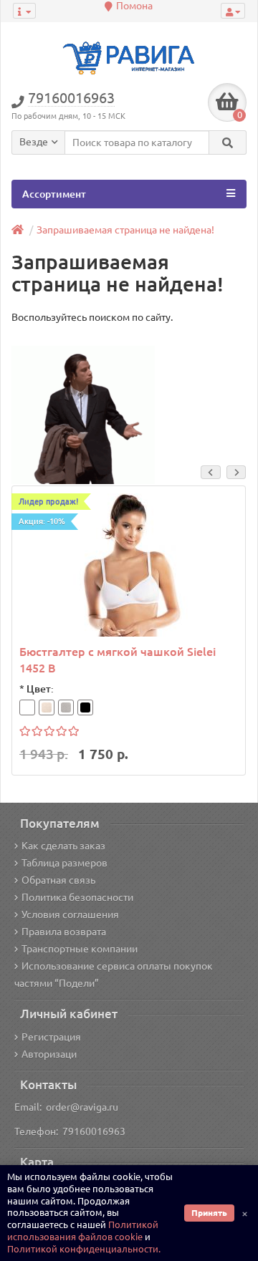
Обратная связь (58, 880)
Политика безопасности (77, 897)
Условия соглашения (70, 914)
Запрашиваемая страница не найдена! (125, 230)
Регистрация (51, 1037)
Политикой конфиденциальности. (84, 1249)
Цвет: (40, 689)
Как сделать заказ (63, 845)
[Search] (228, 142)
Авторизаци (49, 1054)
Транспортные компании (80, 949)
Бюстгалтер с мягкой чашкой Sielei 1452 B (117, 660)
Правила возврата (64, 931)
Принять (209, 1212)
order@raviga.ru (82, 1107)
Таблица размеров (65, 863)
